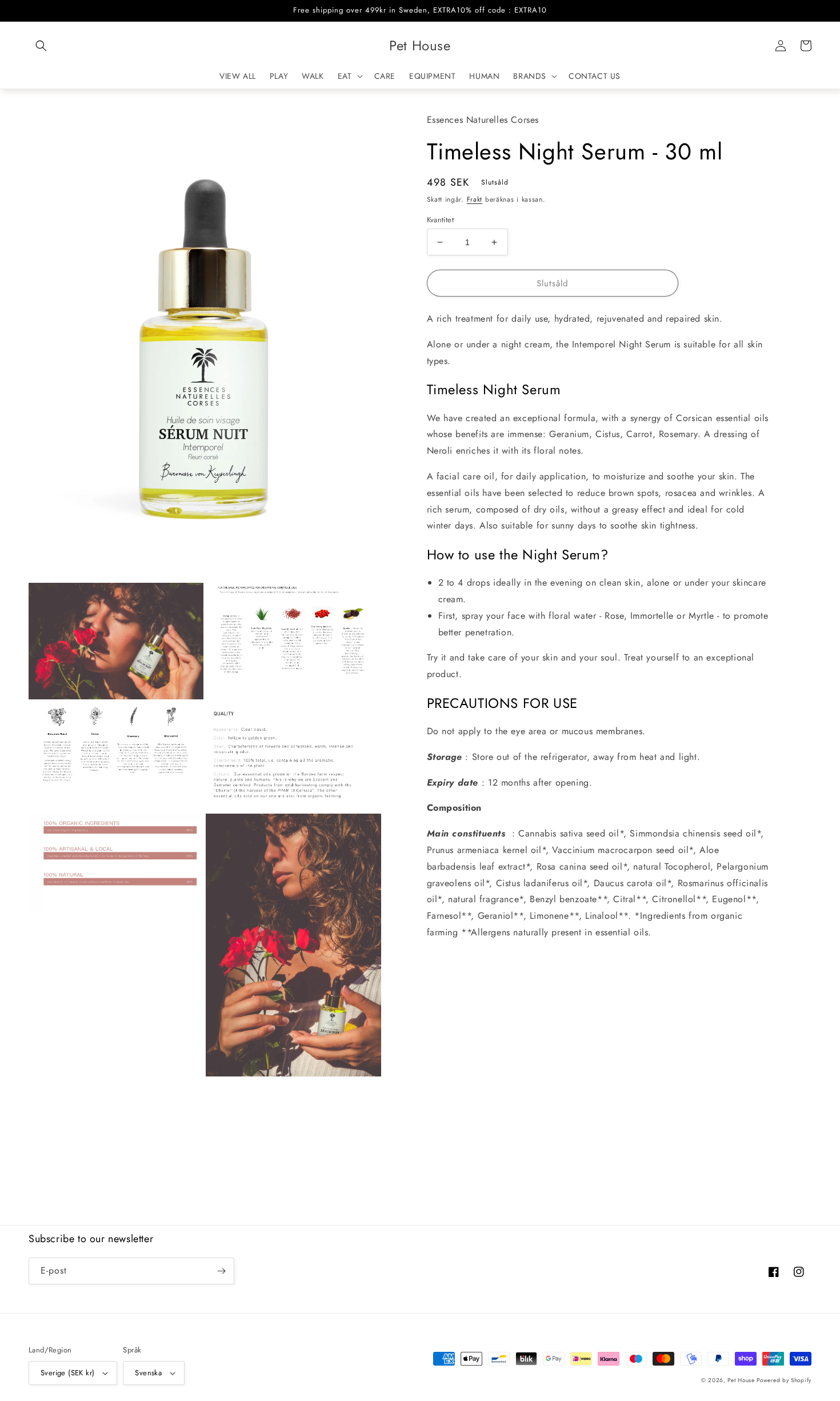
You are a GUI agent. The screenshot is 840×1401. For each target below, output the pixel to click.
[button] (41, 45)
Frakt (475, 199)
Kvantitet (440, 219)
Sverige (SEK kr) (67, 1372)
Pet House (742, 1380)
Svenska (148, 1372)
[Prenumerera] (221, 1271)
